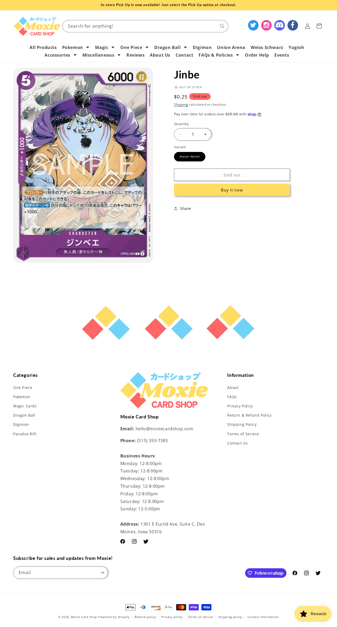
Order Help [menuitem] (257, 55)
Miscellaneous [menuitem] (98, 55)
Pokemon (21, 396)
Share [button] (185, 208)
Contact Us (237, 443)
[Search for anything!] (222, 26)
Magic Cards (25, 405)
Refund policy (145, 617)
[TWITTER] (253, 25)
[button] (319, 26)
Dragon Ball (24, 415)
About (233, 387)
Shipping (181, 104)
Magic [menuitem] (101, 47)
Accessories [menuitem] (57, 55)
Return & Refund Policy (249, 415)
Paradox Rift (24, 433)
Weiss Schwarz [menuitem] (267, 47)
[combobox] (145, 26)
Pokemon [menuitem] (72, 47)
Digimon (21, 424)
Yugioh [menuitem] (296, 47)
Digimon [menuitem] (202, 47)
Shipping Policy (241, 424)
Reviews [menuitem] (135, 55)
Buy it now (232, 189)
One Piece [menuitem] (131, 47)
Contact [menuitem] (184, 55)
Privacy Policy (240, 405)
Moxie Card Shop (84, 617)
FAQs (232, 396)
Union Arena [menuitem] (231, 47)
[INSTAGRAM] (266, 25)
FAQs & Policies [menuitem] (216, 55)
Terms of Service (243, 433)
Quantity (181, 123)
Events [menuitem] (281, 55)
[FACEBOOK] (293, 25)
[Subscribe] (102, 572)
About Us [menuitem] (160, 55)
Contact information (263, 617)
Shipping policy (230, 617)
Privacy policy (172, 617)
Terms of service (200, 617)
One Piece (22, 387)
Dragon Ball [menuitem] (167, 47)
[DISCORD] (279, 25)
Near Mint (192, 157)
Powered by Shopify (114, 617)
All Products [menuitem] (43, 47)
